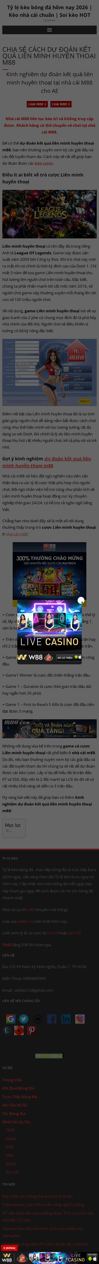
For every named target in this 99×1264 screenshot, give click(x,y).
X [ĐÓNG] (9, 1248)
